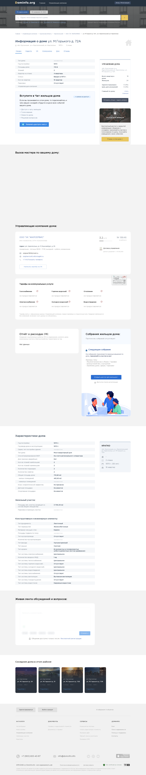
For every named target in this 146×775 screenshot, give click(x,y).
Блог (113, 726)
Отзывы (67, 51)
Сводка (18, 51)
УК (37, 51)
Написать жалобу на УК (33, 266)
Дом (57, 51)
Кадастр (29, 51)
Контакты (115, 736)
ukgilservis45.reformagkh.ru (33, 256)
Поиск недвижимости (119, 729)
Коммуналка (47, 51)
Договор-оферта (88, 765)
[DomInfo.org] (25, 3)
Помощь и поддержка (119, 732)
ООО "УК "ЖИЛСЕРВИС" (31, 237)
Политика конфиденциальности (69, 765)
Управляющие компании (24, 732)
